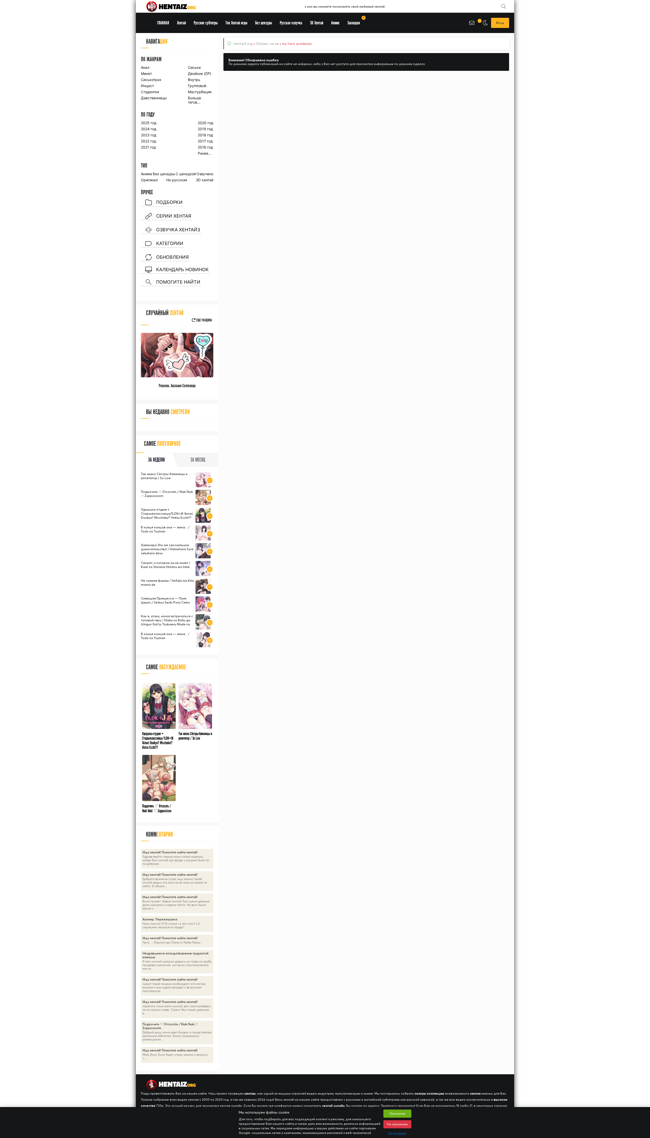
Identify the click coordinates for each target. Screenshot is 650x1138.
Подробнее (397, 1133)
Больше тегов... (194, 100)
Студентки (150, 92)
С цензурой (186, 174)
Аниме (146, 174)
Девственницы (153, 98)
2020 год (205, 123)
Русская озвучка (291, 23)
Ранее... (204, 153)
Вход (500, 23)
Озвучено (205, 174)
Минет (146, 73)
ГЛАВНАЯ (163, 23)
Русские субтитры (206, 23)
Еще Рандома (204, 320)
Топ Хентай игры (236, 23)
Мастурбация (200, 92)
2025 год (148, 123)
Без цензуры (164, 174)
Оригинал (149, 180)
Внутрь (194, 79)
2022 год (148, 141)
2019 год (205, 129)
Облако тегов (267, 44)
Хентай (181, 23)
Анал (145, 67)
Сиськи (194, 67)
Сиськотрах (151, 79)
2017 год (205, 141)
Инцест (147, 86)
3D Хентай (316, 23)
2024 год (148, 129)
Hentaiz (176, 6)
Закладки (355, 21)
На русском (176, 180)
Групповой (197, 86)
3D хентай (204, 180)
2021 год (148, 147)
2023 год (148, 135)
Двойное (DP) (199, 73)
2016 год (205, 147)
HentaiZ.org (243, 44)
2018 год (205, 135)
